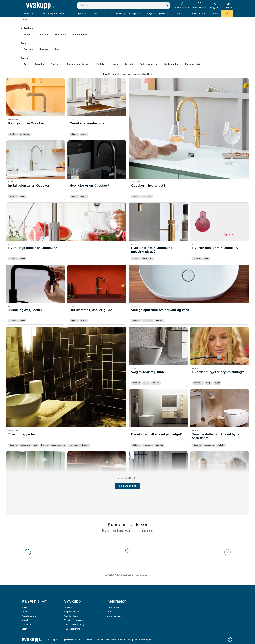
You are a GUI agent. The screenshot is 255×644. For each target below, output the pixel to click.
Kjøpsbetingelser (72, 611)
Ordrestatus (27, 624)
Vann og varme (79, 13)
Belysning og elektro (157, 13)
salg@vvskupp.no (143, 640)
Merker (179, 13)
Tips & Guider (113, 607)
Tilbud (214, 13)
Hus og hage (100, 13)
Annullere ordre (29, 616)
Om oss (68, 607)
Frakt (24, 607)
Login (24, 628)
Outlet (227, 13)
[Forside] (40, 5)
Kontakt (25, 620)
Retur (24, 611)
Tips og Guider (197, 13)
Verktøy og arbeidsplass (126, 13)
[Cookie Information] (230, 639)
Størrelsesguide (114, 616)
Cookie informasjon (73, 620)
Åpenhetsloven (71, 616)
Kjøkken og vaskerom (52, 13)
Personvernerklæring (74, 624)
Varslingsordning (72, 628)
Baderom (29, 13)
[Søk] (166, 5)
